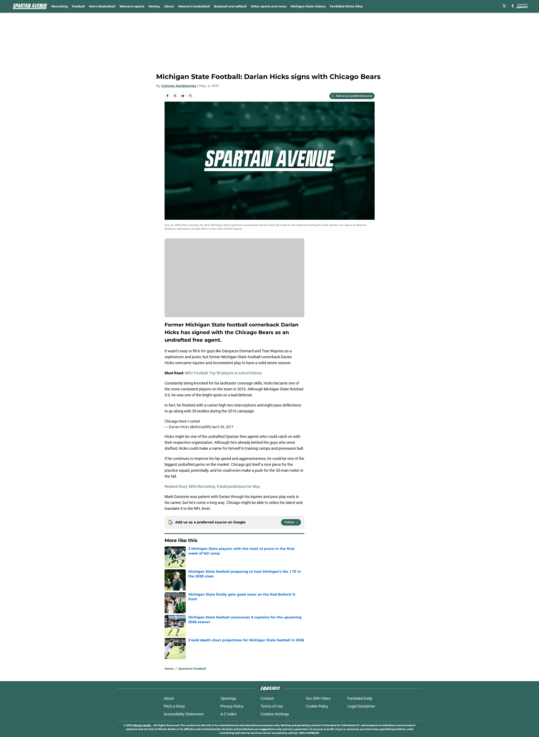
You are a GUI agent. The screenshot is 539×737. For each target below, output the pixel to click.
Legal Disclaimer (361, 706)
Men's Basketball (102, 6)
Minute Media (142, 725)
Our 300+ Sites (318, 698)
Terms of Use (271, 706)
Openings (228, 698)
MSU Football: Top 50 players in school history (223, 373)
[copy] (190, 96)
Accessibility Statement (184, 714)
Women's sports (131, 6)
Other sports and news (268, 6)
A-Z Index (228, 714)
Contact (267, 698)
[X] (504, 6)
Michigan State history (308, 6)
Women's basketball (194, 6)
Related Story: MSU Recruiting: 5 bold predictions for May (212, 486)
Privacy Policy (232, 706)
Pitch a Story (174, 706)
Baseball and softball (230, 6)
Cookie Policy (317, 706)
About (169, 6)
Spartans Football (192, 669)
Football (78, 6)
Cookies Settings (274, 714)
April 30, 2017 (222, 427)
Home (169, 669)
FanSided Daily (359, 698)
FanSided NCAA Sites (346, 6)
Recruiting (59, 6)
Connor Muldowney (179, 86)
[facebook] (513, 6)
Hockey (154, 6)
